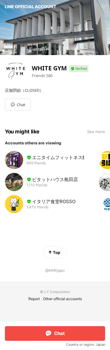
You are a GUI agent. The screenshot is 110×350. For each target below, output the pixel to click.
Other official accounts (62, 298)
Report (34, 298)
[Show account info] (78, 68)
